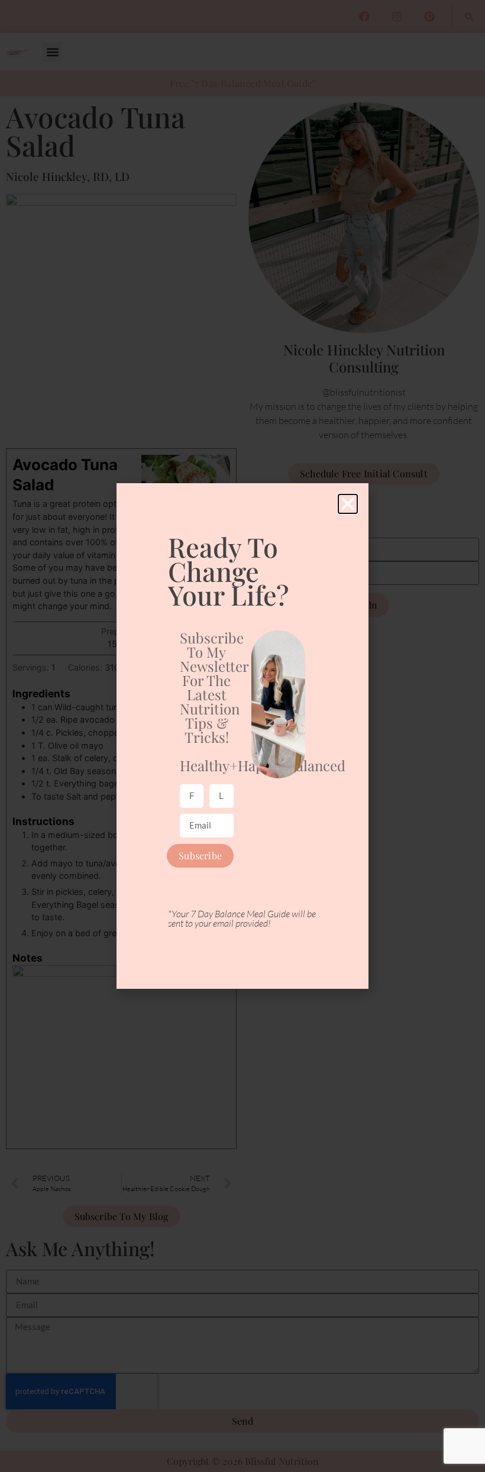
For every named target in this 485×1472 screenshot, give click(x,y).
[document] (242, 736)
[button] (348, 504)
